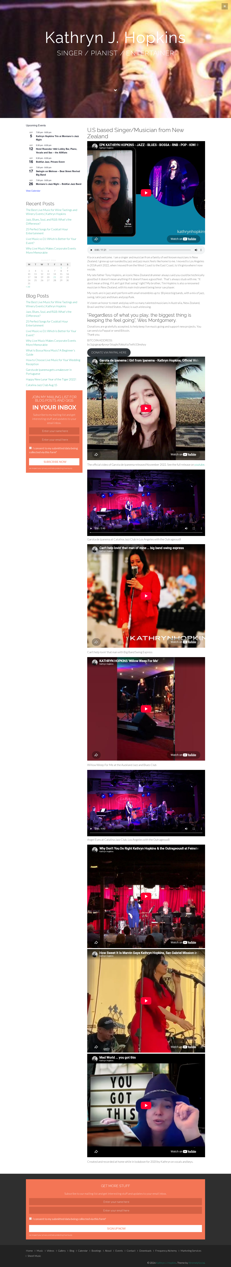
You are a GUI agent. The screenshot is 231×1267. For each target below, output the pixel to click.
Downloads (145, 1250)
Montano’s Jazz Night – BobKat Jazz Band (58, 183)
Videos (50, 1250)
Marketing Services (191, 1250)
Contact (131, 1250)
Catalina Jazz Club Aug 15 (41, 385)
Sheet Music (34, 1255)
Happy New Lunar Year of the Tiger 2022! (51, 379)
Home (29, 1250)
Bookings (96, 1250)
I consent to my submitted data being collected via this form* (53, 450)
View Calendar (33, 190)
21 (54, 277)
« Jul (28, 286)
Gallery (62, 1250)
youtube (199, 464)
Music (40, 1250)
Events (119, 1250)
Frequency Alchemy (166, 1250)
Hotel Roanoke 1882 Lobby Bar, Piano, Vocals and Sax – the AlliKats (56, 150)
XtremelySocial (196, 1262)
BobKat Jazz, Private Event (50, 161)
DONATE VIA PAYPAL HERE (108, 352)
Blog (71, 1250)
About (108, 1250)
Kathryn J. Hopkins (166, 1262)
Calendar (83, 1250)
